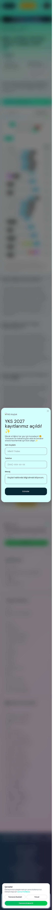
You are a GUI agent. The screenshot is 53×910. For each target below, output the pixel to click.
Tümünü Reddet (15, 897)
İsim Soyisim (10, 445)
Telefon (8, 458)
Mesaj (7, 471)
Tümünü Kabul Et (26, 903)
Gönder (26, 491)
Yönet (36, 897)
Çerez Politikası (23, 892)
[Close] (47, 411)
